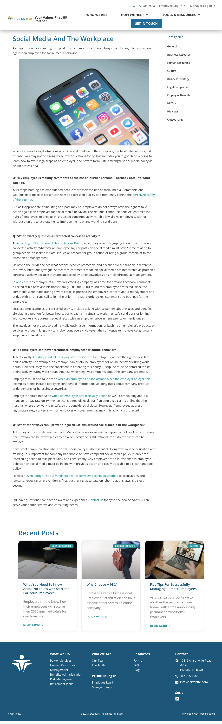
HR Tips (171, 103)
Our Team (98, 660)
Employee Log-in (103, 682)
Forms (137, 660)
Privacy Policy (14, 713)
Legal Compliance (178, 87)
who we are (101, 654)
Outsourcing (175, 119)
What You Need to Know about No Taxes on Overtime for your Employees (46, 588)
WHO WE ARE (96, 15)
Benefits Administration (66, 674)
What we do (60, 654)
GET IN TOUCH (146, 23)
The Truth (98, 665)
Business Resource (178, 54)
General (172, 46)
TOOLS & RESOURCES (179, 15)
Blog (136, 670)
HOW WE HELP (132, 15)
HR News (172, 111)
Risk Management (62, 679)
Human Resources (178, 63)
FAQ (136, 665)
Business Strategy (178, 79)
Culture (171, 71)
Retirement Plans (61, 684)
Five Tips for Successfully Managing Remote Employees (173, 586)
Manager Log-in (102, 687)
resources (141, 654)
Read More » (33, 625)
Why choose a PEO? (102, 584)
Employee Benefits (178, 95)
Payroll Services (61, 660)
